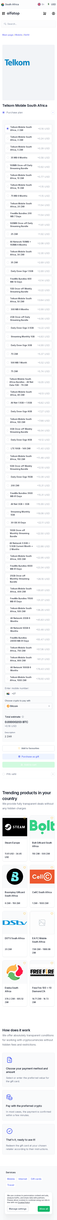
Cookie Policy (24, 1202)
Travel (10, 1185)
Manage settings (17, 1209)
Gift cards (36, 1178)
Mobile (18, 35)
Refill (26, 35)
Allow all (43, 1209)
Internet (23, 1178)
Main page (7, 35)
